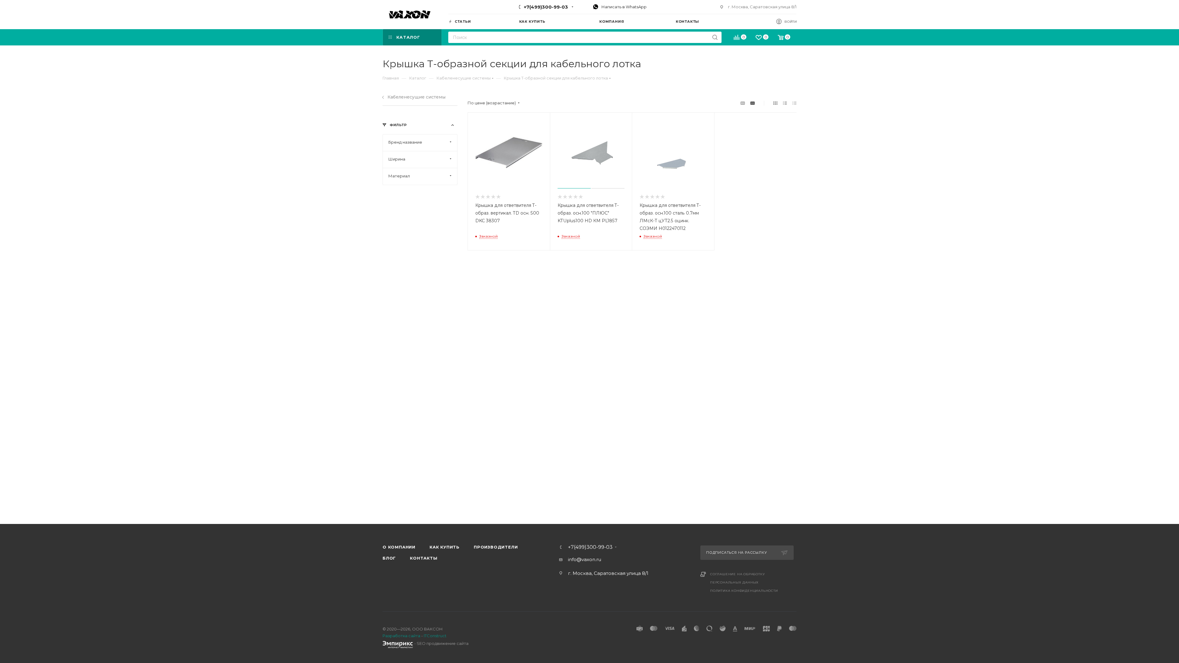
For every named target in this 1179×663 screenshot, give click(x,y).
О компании (399, 547)
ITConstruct (435, 635)
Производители (496, 547)
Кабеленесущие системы (416, 97)
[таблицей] (794, 103)
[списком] (785, 103)
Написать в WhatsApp (624, 6)
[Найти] (715, 37)
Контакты (423, 558)
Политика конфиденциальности (744, 591)
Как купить (445, 547)
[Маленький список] (742, 103)
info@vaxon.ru (584, 559)
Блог (389, 558)
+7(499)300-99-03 (546, 7)
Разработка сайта (401, 635)
